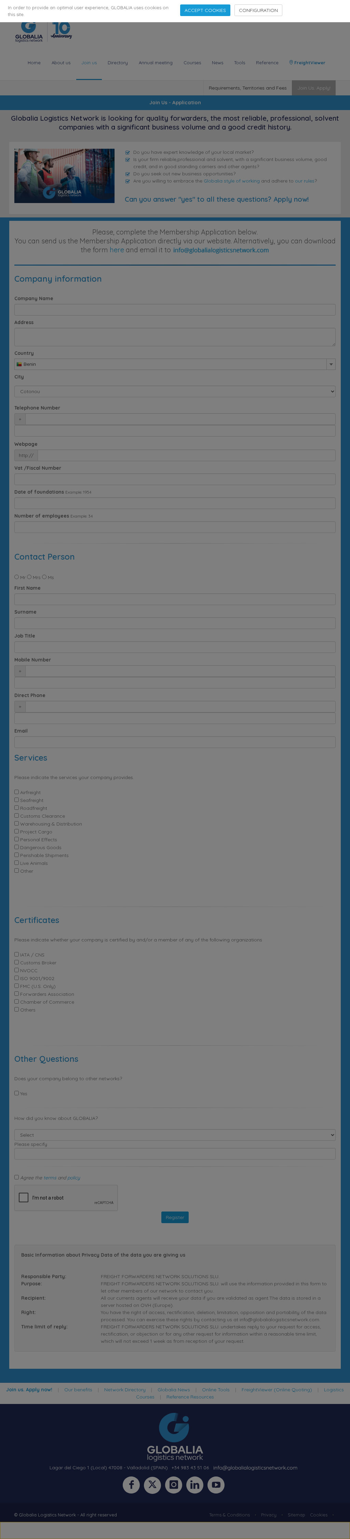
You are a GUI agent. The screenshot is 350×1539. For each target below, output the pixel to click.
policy (73, 1178)
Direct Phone (29, 695)
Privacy (269, 1514)
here (117, 249)
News (217, 62)
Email (21, 731)
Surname (25, 612)
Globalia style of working (232, 181)
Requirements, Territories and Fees (248, 88)
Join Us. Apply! (314, 88)
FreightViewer (309, 62)
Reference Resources (190, 1397)
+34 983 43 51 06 (190, 1467)
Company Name (33, 298)
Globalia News (174, 1390)
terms (49, 1178)
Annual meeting (156, 62)
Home (34, 62)
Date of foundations (39, 492)
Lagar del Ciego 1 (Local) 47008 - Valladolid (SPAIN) (109, 1467)
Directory (118, 62)
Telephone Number (37, 408)
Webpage (26, 444)
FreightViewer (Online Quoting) (277, 1390)
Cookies (318, 1514)
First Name (27, 588)
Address (23, 322)
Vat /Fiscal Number (37, 468)
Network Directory (125, 1390)
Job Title (24, 636)
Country (24, 353)
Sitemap (296, 1514)
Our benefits (78, 1390)
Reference (267, 62)
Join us (89, 62)
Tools (239, 62)
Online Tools (216, 1390)
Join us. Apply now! (29, 1390)
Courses (192, 62)
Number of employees (41, 516)
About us (61, 62)
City (19, 377)
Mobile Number (32, 660)
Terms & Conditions (229, 1514)
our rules (304, 181)
